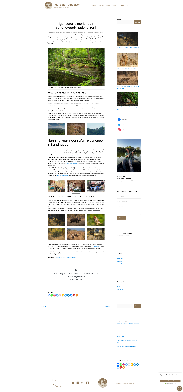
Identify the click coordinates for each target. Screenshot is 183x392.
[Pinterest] (74, 295)
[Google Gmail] (129, 364)
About (127, 5)
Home (94, 5)
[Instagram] (54, 295)
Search (119, 19)
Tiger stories (120, 289)
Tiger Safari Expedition (66, 4)
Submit (121, 218)
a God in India (95, 246)
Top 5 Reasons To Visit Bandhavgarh (66, 257)
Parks (108, 5)
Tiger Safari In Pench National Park (126, 346)
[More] (77, 295)
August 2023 (120, 258)
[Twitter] (57, 295)
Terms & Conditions (57, 387)
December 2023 (121, 256)
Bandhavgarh (120, 284)
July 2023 (119, 261)
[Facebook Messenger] (71, 295)
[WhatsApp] (83, 383)
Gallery (114, 5)
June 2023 (119, 264)
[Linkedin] (68, 295)
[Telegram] (65, 295)
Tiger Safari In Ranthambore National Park (128, 68)
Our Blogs (121, 5)
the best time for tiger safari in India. (72, 155)
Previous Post (44, 306)
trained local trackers (63, 175)
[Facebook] (49, 295)
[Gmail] (60, 295)
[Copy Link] (63, 295)
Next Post (108, 306)
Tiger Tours (101, 5)
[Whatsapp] (51, 295)
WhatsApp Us (171, 381)
